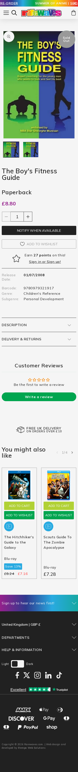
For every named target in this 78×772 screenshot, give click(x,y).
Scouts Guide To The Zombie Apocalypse (58, 542)
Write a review (39, 397)
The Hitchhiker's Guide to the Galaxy (19, 542)
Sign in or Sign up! (45, 261)
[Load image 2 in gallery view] (31, 149)
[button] (14, 12)
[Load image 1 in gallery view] (11, 149)
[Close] (74, 3)
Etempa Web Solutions (32, 747)
